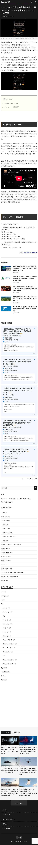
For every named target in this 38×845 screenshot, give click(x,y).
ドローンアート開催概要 (10, 107)
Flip (4, 616)
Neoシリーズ (7, 636)
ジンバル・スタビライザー (9, 576)
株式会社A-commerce (30, 252)
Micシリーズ (7, 628)
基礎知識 (5, 524)
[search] (35, 488)
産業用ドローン (6, 560)
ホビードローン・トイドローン (11, 544)
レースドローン (6, 556)
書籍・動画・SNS (6, 568)
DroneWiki (18, 841)
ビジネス (4, 564)
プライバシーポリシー (9, 819)
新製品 (13, 499)
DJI (2, 604)
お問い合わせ (6, 828)
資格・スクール (7, 532)
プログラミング (8, 502)
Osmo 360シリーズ (9, 640)
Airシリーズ (6, 608)
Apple (3, 600)
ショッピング (5, 516)
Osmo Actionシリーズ (9, 664)
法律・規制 (6, 528)
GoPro (3, 676)
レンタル (28, 499)
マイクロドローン (6, 552)
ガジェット (4, 580)
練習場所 (5, 540)
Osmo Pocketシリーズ (10, 660)
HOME (4, 810)
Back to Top (19, 803)
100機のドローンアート (10, 103)
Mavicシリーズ (7, 624)
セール (5, 499)
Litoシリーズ (7, 620)
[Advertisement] (19, 704)
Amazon (3, 592)
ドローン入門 (5, 520)
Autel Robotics (5, 672)
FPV (20, 499)
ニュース (11, 16)
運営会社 (5, 824)
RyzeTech (4, 668)
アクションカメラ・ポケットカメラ (12, 572)
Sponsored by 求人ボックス (29, 478)
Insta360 (4, 680)
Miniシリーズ (7, 632)
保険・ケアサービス (9, 536)
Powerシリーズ (7, 652)
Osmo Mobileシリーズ (10, 644)
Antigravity (4, 596)
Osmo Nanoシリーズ (9, 648)
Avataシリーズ (7, 612)
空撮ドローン (5, 548)
